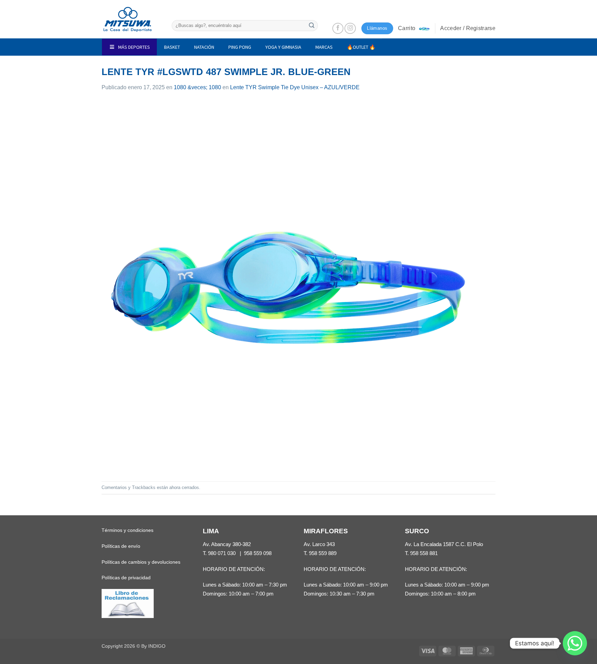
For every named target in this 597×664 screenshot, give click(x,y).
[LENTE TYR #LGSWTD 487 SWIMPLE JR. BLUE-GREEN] (288, 286)
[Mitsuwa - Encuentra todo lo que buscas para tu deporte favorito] (127, 19)
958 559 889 (323, 553)
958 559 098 (258, 553)
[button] (414, 28)
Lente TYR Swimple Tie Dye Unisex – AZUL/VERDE (295, 87)
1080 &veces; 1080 (197, 87)
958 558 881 (424, 553)
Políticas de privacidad (126, 577)
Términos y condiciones (127, 530)
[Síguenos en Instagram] (350, 28)
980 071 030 (222, 553)
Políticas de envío (121, 546)
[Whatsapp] (575, 643)
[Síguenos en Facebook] (338, 28)
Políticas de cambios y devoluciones (141, 562)
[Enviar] (312, 25)
